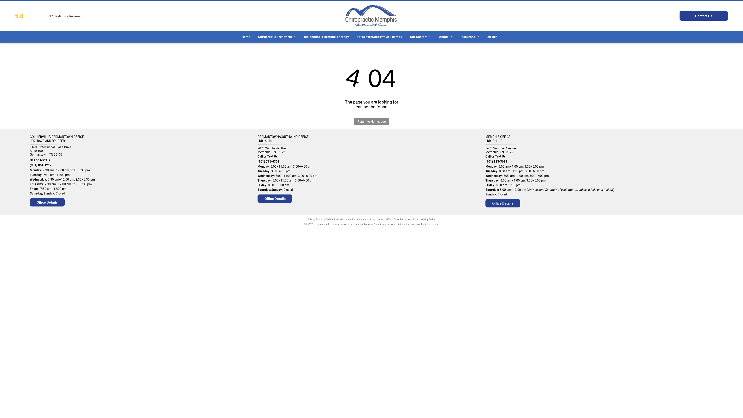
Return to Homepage (372, 121)
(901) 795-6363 (268, 161)
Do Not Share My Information (340, 219)
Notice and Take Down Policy (391, 219)
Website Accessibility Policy (421, 219)
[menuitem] (246, 36)
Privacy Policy (315, 219)
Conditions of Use (366, 219)
